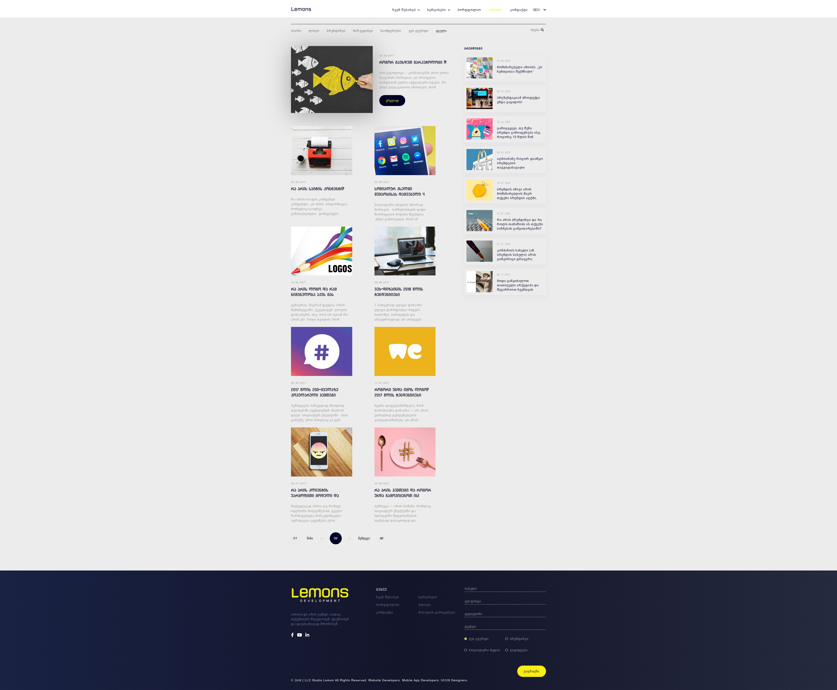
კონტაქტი (519, 10)
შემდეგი (364, 538)
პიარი (296, 30)
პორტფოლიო (469, 10)
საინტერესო (391, 30)
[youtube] (300, 635)
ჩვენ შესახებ (404, 10)
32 (336, 538)
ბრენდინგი (336, 30)
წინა (310, 538)
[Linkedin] (307, 635)
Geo (536, 10)
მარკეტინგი (363, 30)
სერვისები (436, 10)
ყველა (441, 30)
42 (381, 538)
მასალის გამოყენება (436, 612)
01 (295, 538)
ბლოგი (495, 10)
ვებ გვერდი (419, 30)
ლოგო (314, 30)
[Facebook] (293, 635)
